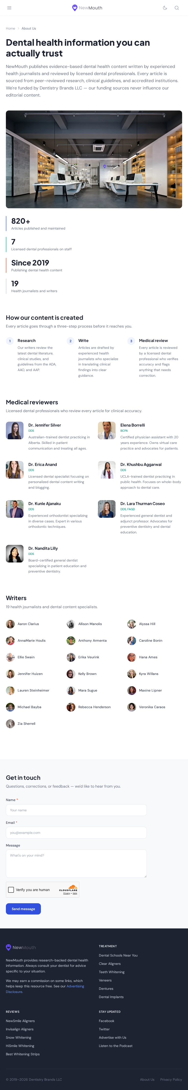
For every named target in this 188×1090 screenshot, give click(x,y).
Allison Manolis (90, 624)
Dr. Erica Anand (42, 464)
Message (13, 845)
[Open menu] (9, 7)
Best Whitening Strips (23, 1054)
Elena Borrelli (132, 425)
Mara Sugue (87, 690)
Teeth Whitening (112, 972)
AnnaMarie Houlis (32, 640)
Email (11, 822)
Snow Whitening (18, 1037)
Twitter (104, 1029)
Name (12, 800)
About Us (147, 1079)
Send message (23, 909)
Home (10, 28)
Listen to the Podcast (115, 1046)
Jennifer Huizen (30, 674)
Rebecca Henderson (94, 707)
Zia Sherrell (26, 723)
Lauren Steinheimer (33, 690)
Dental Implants (111, 997)
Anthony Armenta (92, 640)
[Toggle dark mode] (165, 7)
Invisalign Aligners (20, 1029)
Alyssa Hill (147, 624)
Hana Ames (148, 657)
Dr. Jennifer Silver (44, 425)
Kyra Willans (148, 674)
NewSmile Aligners (20, 1021)
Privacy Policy (171, 1079)
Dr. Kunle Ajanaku (44, 503)
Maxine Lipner (150, 690)
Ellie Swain (26, 657)
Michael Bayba (29, 707)
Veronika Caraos (152, 707)
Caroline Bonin (150, 640)
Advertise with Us (112, 1037)
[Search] (176, 7)
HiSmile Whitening (20, 1046)
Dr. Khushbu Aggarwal (141, 464)
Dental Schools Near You (118, 955)
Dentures (106, 988)
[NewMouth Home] (87, 7)
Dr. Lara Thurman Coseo (142, 503)
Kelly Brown (87, 674)
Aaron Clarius (28, 624)
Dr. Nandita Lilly (43, 548)
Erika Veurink (88, 657)
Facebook (106, 1021)
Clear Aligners (110, 963)
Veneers (105, 980)
